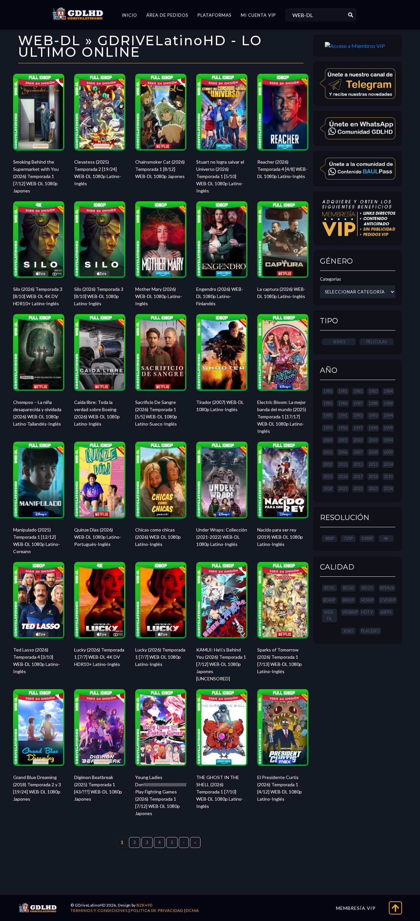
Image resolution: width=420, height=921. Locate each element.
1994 (388, 415)
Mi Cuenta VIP (258, 15)
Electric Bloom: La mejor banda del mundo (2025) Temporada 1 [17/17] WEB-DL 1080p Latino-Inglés (281, 416)
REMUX (387, 588)
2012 (358, 464)
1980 (327, 391)
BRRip (348, 600)
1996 (342, 427)
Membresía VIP (356, 908)
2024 (388, 488)
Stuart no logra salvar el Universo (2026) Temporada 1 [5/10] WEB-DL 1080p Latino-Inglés (220, 176)
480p (329, 538)
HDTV (367, 612)
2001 (342, 440)
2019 (388, 476)
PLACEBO (370, 630)
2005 (327, 452)
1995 (327, 427)
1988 (373, 403)
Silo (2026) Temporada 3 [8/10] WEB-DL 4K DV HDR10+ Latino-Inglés (37, 296)
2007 (358, 452)
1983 (373, 391)
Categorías (330, 279)
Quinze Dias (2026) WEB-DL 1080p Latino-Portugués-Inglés (97, 537)
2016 (342, 476)
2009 (388, 452)
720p (348, 538)
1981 (342, 391)
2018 (373, 476)
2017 (358, 476)
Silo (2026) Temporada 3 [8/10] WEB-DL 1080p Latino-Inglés (98, 296)
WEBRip (350, 612)
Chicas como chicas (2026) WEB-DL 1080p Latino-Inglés (158, 537)
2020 (327, 488)
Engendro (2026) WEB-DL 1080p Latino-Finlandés (219, 296)
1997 (358, 427)
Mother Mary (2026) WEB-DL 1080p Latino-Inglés (158, 296)
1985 (327, 403)
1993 (373, 415)
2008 (373, 452)
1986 (342, 403)
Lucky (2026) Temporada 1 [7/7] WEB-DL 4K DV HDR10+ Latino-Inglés (99, 657)
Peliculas (376, 341)
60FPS (385, 612)
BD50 (348, 588)
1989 (388, 403)
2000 (327, 440)
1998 (373, 427)
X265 (348, 630)
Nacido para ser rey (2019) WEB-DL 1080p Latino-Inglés (280, 537)
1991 (342, 415)
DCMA (192, 910)
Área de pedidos (167, 15)
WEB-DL (329, 615)
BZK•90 (144, 905)
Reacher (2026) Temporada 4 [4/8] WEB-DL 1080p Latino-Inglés (282, 169)
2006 (342, 452)
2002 (358, 440)
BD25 (367, 588)
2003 (373, 440)
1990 (327, 415)
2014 (388, 464)
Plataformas (215, 15)
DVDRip (388, 600)
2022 (358, 488)
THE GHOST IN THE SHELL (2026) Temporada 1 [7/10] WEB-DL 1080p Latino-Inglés (219, 791)
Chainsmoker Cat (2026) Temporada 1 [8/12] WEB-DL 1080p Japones (160, 169)
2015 (327, 476)
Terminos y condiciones (99, 910)
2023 (373, 488)
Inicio (129, 15)
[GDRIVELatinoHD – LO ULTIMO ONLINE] (77, 13)
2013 (373, 464)
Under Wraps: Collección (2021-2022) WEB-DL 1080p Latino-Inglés (221, 537)
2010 (327, 464)
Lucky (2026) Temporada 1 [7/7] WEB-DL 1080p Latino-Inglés (160, 657)
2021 (342, 488)
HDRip (367, 600)
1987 (358, 403)
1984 (388, 391)
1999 (388, 427)
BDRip (329, 600)
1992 (358, 415)
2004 (388, 440)
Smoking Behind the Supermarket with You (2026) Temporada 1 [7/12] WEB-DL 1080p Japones (36, 176)
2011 (342, 464)
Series (339, 341)
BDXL (329, 588)
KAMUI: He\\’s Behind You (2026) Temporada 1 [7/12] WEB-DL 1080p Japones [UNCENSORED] (221, 664)
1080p (367, 538)
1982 (358, 391)
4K (386, 538)
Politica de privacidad (157, 910)
